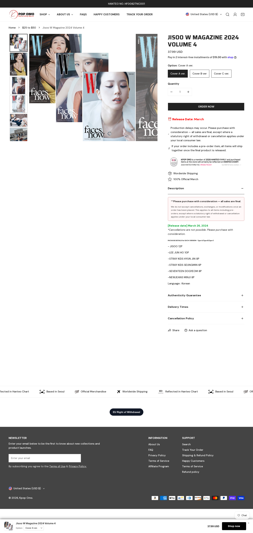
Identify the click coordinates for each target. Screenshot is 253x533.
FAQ (150, 450)
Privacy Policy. (78, 466)
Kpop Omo (25, 498)
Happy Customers (193, 461)
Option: (19, 528)
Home (12, 27)
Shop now (234, 526)
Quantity (173, 84)
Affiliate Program (158, 466)
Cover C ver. (221, 73)
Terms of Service (158, 461)
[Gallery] (83, 87)
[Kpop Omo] (21, 14)
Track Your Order (192, 450)
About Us (154, 444)
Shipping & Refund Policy (198, 455)
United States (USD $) (204, 14)
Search (186, 444)
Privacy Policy (157, 455)
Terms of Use (57, 466)
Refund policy (190, 472)
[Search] (227, 14)
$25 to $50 (29, 27)
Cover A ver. (177, 73)
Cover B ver (199, 73)
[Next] (152, 87)
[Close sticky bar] (248, 523)
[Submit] (76, 458)
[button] (242, 14)
